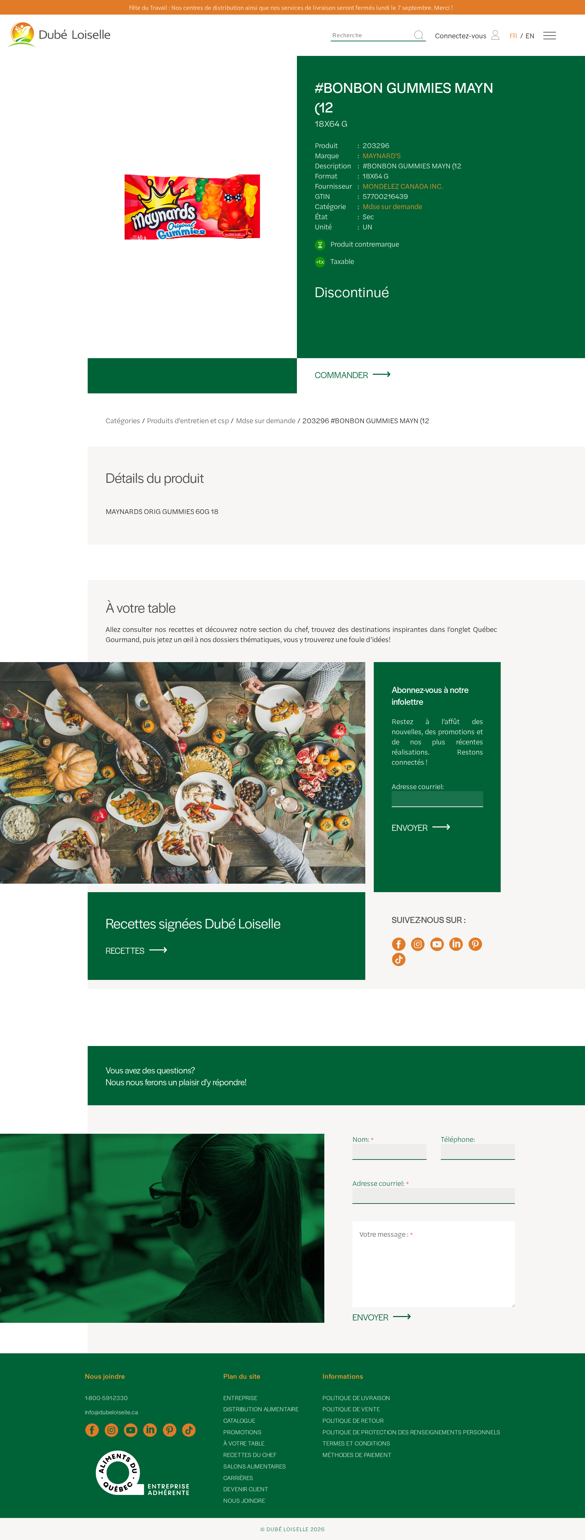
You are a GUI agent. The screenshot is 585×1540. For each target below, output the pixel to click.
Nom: (363, 1139)
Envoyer (410, 827)
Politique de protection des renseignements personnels (411, 1432)
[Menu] (549, 35)
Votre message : (386, 1234)
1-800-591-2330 (106, 1398)
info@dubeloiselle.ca (111, 1412)
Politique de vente (351, 1409)
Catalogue (239, 1420)
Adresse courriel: (418, 786)
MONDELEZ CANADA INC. (403, 186)
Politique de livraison (356, 1398)
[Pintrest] (475, 947)
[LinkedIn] (456, 947)
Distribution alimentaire (261, 1409)
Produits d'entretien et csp (188, 420)
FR (514, 35)
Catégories (123, 420)
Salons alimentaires (254, 1466)
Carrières (238, 1478)
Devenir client (245, 1489)
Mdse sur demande (392, 206)
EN (530, 35)
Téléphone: (458, 1139)
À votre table (243, 1443)
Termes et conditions (356, 1443)
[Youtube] (437, 947)
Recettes (125, 950)
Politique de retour (353, 1420)
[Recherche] (418, 35)
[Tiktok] (399, 963)
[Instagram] (418, 947)
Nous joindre (244, 1500)
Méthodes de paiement (357, 1455)
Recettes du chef (250, 1455)
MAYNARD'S (382, 155)
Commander (341, 375)
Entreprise (240, 1398)
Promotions (242, 1432)
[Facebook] (399, 947)
